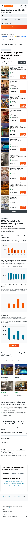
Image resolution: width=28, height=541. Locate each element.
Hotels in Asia (14, 496)
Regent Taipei (13, 139)
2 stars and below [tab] (22, 360)
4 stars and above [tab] (6, 360)
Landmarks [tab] (13, 473)
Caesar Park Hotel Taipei (16, 110)
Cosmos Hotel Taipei (15, 96)
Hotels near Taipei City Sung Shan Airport (12, 485)
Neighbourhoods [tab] (21, 473)
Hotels (9, 496)
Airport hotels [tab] (6, 473)
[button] (2, 5)
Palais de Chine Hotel (15, 81)
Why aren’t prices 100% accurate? (9, 516)
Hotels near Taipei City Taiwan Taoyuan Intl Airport (13, 481)
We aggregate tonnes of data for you (10, 514)
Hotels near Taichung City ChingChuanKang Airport (14, 483)
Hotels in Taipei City (6, 497)
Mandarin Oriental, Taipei (16, 183)
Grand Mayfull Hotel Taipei (16, 168)
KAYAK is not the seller (7, 511)
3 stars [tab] (14, 360)
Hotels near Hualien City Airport (10, 486)
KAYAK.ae (4, 496)
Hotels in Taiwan (21, 496)
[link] (14, 345)
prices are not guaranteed (6, 507)
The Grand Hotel (14, 125)
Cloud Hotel (13, 154)
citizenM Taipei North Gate (16, 67)
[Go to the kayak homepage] (8, 6)
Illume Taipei (13, 197)
